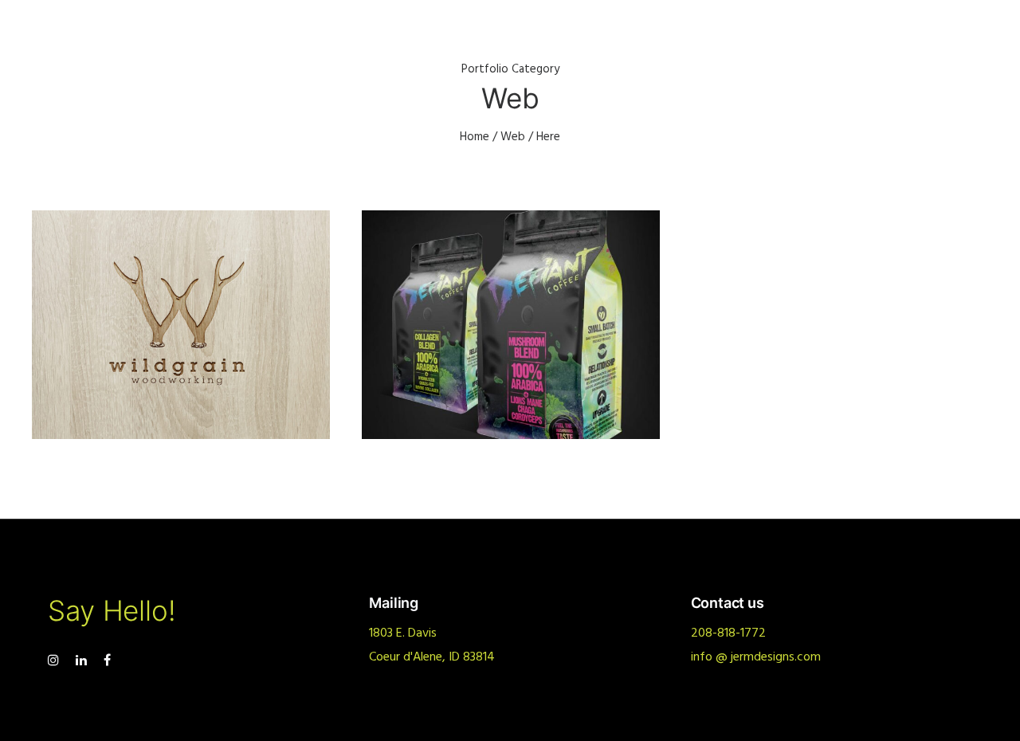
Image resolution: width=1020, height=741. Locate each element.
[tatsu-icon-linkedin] (84, 660)
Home (474, 137)
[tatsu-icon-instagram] (56, 660)
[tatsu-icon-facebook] (107, 660)
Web (512, 137)
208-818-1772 (728, 633)
